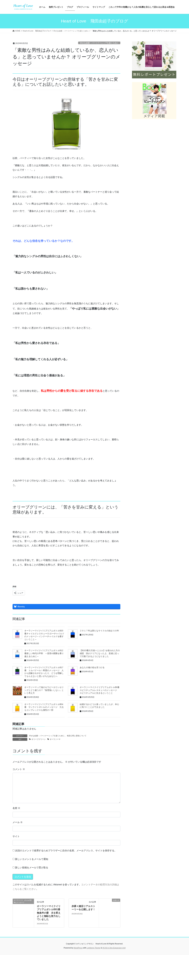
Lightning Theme (93, 948)
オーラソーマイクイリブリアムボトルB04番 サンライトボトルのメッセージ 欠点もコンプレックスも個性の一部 (44, 707)
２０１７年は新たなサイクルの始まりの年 (99, 630)
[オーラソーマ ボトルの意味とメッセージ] (23, 909)
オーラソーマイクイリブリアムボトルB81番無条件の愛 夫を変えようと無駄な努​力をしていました (49, 913)
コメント (19, 769)
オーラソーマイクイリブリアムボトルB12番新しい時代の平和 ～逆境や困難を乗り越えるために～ (44, 653)
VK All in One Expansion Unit (114, 948)
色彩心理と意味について (76, 736)
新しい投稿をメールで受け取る (31, 867)
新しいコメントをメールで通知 (31, 859)
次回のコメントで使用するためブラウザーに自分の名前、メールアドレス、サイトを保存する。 (66, 850)
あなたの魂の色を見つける (92, 667)
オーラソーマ (55, 739)
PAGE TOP (181, 923)
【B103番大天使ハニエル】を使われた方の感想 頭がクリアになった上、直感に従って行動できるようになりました (100, 653)
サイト (16, 836)
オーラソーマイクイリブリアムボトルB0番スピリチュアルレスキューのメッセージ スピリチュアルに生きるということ (99, 690)
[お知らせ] (109, 909)
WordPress (78, 948)
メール (18, 822)
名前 (16, 808)
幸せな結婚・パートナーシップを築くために (99, 43)
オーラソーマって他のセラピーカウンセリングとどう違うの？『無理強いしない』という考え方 (44, 690)
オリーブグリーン (38, 739)
